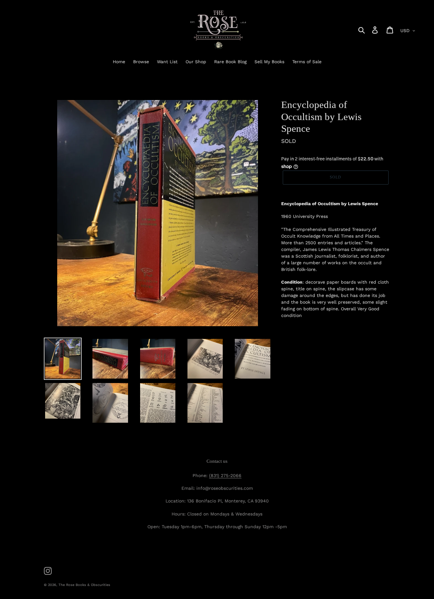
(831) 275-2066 (225, 475)
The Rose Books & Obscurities (84, 585)
